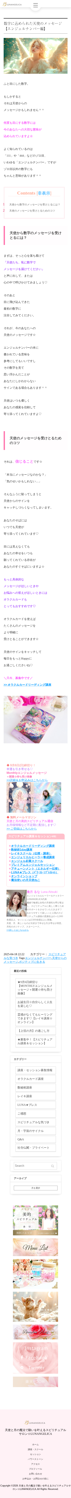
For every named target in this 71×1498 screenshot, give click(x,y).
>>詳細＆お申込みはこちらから (27, 780)
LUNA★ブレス (27, 1104)
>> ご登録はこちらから (22, 828)
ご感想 (21, 1113)
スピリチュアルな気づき (33, 1122)
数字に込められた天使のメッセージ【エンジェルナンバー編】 (33, 26)
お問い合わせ (35, 1474)
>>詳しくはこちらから (18, 930)
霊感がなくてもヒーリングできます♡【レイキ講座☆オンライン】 (34, 1018)
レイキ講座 (24, 1096)
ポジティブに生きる (32, 961)
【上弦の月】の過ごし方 (33, 1030)
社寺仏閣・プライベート (33, 1147)
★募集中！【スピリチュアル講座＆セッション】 (34, 1041)
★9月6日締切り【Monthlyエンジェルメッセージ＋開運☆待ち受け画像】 (34, 987)
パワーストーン (35, 1459)
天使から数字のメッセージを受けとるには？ (34, 204)
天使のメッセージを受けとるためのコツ (32, 210)
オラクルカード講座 (30, 1078)
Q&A (20, 1139)
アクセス (35, 1464)
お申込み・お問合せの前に (35, 1478)
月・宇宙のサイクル (30, 1130)
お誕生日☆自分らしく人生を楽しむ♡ (34, 1004)
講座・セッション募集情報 (34, 1070)
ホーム (35, 1444)
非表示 (44, 193)
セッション (35, 1454)
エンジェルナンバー (38, 958)
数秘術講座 (24, 1087)
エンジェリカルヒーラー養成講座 (33, 857)
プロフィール (35, 1469)
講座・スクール (35, 1449)
